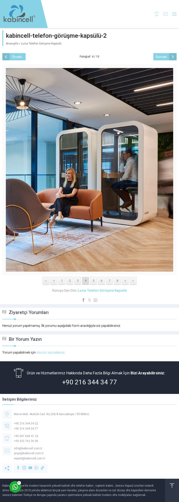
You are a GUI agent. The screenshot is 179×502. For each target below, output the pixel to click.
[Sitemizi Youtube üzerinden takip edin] (28, 465)
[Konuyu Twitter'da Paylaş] (89, 300)
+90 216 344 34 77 (89, 382)
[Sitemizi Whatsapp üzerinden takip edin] (34, 465)
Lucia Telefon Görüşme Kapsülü (41, 43)
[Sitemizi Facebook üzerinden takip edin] (16, 465)
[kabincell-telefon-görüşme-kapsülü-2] (89, 268)
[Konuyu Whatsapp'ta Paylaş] (95, 300)
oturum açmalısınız (50, 352)
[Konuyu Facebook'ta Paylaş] (83, 300)
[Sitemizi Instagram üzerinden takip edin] (22, 465)
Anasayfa (12, 43)
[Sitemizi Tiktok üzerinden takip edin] (40, 465)
